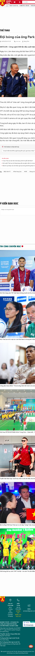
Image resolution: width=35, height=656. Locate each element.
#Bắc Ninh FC (7, 171)
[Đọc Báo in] (20, 2)
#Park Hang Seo (17, 171)
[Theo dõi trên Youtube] (15, 2)
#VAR (25, 171)
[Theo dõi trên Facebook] (12, 2)
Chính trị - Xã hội (24, 5)
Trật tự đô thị (13, 5)
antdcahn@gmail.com (29, 611)
